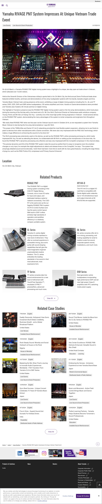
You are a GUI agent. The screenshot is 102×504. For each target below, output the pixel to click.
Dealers (55, 464)
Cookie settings (42, 501)
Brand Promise (82, 473)
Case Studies (16, 445)
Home (4, 445)
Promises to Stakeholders (85, 480)
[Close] (99, 496)
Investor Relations (83, 485)
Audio (9, 445)
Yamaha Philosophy (83, 478)
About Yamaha (82, 464)
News (29, 464)
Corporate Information (84, 468)
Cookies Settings (68, 496)
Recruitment (81, 475)
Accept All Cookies (83, 496)
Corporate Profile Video (84, 471)
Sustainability (82, 487)
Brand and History (83, 482)
